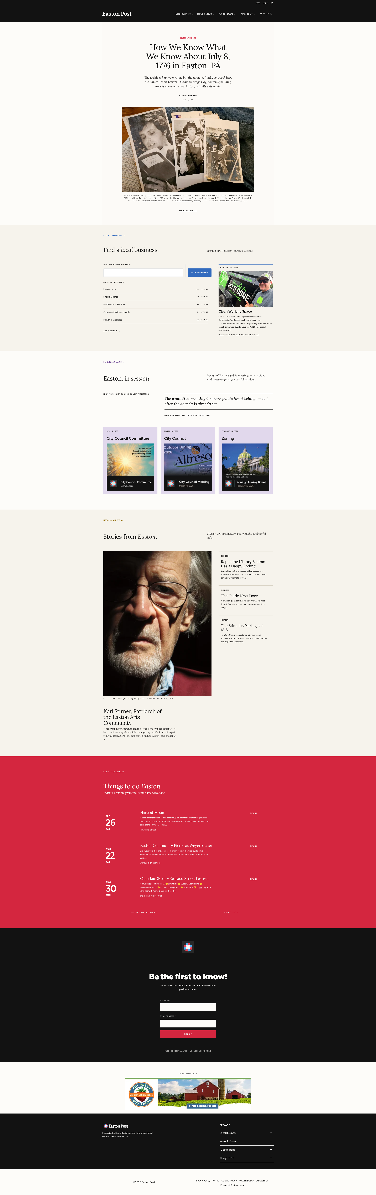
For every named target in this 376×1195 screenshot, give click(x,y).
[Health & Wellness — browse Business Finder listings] (144, 320)
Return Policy (246, 1180)
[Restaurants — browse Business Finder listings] (144, 289)
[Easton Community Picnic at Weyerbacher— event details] (192, 855)
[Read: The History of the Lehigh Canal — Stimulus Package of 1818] (245, 631)
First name (165, 1001)
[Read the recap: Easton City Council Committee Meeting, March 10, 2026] (188, 467)
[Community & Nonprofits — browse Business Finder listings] (144, 312)
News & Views (228, 1141)
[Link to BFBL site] (188, 1090)
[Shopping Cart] (272, 3)
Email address (167, 1016)
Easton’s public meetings (234, 375)
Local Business (228, 1133)
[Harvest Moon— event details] (192, 822)
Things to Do (227, 1158)
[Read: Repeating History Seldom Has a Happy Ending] (245, 567)
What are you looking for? (117, 265)
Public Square (227, 1149)
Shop (258, 3)
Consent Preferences (232, 1185)
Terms (215, 1180)
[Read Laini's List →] (231, 912)
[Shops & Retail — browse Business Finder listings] (144, 297)
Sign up (188, 1034)
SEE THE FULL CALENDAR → (144, 912)
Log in (265, 3)
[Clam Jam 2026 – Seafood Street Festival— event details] (192, 888)
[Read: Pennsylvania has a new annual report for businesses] (245, 599)
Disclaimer (262, 1180)
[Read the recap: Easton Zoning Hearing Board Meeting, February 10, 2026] (245, 467)
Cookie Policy (229, 1180)
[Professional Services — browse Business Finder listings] (144, 304)
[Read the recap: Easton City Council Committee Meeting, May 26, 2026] (130, 467)
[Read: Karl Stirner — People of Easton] (157, 646)
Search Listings (199, 273)
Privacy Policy (202, 1180)
